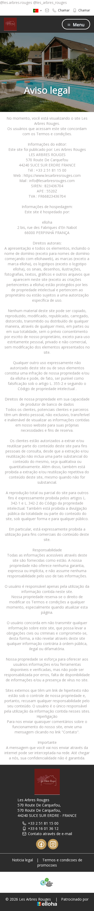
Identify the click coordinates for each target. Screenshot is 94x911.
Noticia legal (22, 859)
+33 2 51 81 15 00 (43, 823)
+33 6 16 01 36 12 (43, 828)
